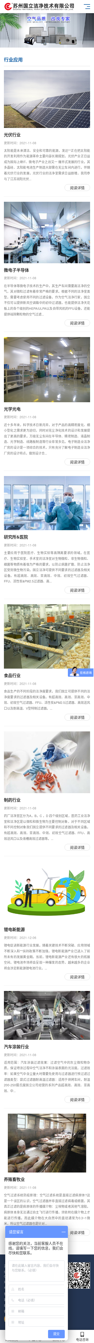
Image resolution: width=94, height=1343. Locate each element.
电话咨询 (82, 1339)
